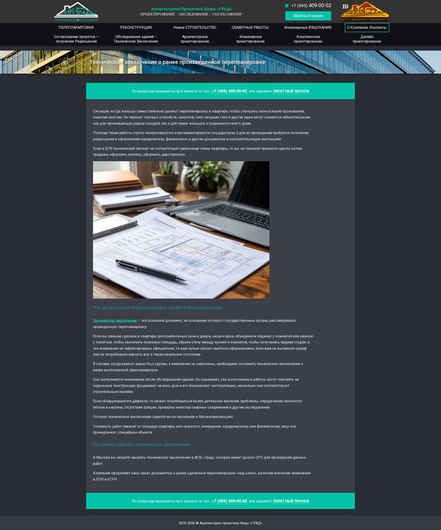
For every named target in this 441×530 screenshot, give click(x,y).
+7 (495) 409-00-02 (229, 91)
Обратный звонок (308, 16)
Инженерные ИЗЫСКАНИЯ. (308, 27)
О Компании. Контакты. (367, 27)
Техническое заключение (115, 320)
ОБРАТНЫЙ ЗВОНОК (291, 91)
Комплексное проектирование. (308, 39)
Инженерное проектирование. (250, 39)
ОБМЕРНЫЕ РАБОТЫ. (250, 27)
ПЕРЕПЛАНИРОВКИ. (76, 27)
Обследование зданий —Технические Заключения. (136, 39)
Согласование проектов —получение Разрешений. (76, 39)
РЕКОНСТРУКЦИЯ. (136, 27)
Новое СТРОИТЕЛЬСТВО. (195, 27)
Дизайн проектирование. (367, 39)
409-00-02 (311, 5)
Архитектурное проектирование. (195, 39)
